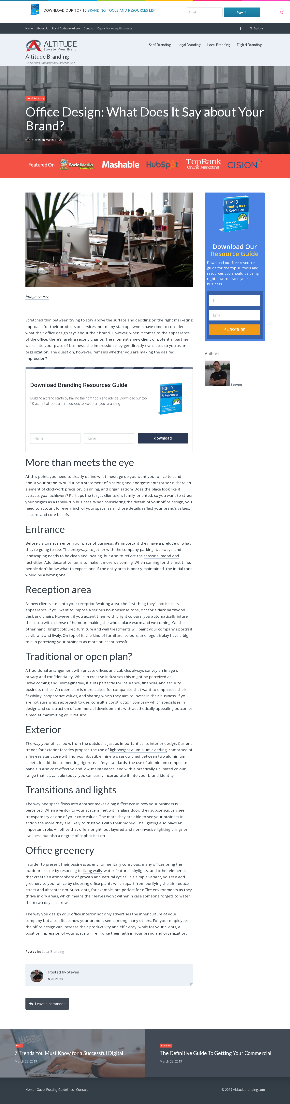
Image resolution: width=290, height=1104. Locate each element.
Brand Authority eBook (66, 28)
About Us (42, 28)
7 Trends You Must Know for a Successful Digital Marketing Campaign (93, 1053)
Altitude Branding (47, 56)
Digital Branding (249, 44)
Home (29, 28)
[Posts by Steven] (36, 977)
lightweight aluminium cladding (138, 749)
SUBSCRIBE (234, 329)
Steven (36, 140)
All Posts (56, 979)
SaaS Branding (160, 44)
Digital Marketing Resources (114, 28)
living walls (92, 870)
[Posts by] (28, 140)
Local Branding (218, 44)
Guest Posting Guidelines (55, 1089)
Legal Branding (189, 44)
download (163, 438)
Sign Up (242, 12)
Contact (89, 28)
